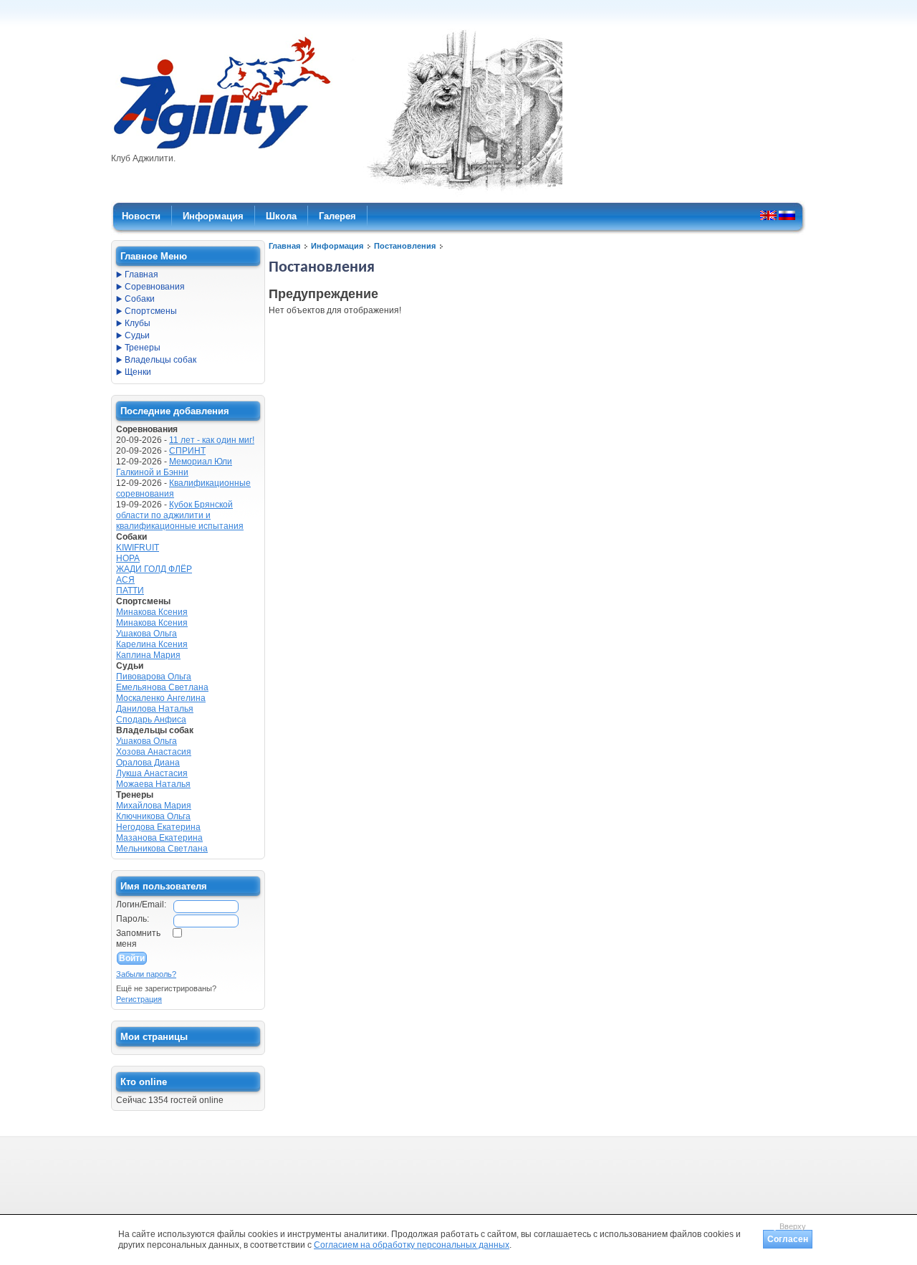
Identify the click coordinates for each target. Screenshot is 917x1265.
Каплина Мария (148, 655)
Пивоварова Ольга (153, 677)
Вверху (792, 1226)
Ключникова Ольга (153, 816)
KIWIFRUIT (137, 548)
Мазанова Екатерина (159, 838)
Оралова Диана (148, 763)
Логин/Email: (141, 904)
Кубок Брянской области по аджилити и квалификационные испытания (180, 515)
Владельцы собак (160, 360)
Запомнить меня (138, 938)
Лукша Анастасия (152, 773)
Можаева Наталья (153, 784)
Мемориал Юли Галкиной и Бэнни (174, 467)
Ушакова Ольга (146, 634)
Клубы (137, 323)
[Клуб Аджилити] (221, 149)
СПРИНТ (187, 451)
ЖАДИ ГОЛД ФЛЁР (154, 569)
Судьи (137, 335)
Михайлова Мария (153, 806)
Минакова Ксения (152, 612)
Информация (337, 246)
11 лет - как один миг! (211, 440)
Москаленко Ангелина (161, 698)
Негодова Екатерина (158, 827)
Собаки (140, 299)
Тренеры (142, 348)
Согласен (787, 1239)
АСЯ (125, 580)
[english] (768, 215)
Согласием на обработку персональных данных (411, 1245)
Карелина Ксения (152, 644)
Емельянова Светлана (162, 687)
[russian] (787, 215)
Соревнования (155, 287)
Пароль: (132, 919)
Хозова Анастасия (153, 752)
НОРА (128, 558)
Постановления (405, 246)
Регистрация (139, 999)
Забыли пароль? (146, 974)
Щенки (138, 372)
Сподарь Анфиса (151, 720)
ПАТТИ (130, 591)
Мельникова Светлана (162, 849)
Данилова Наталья (154, 709)
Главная (284, 246)
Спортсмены (151, 311)
